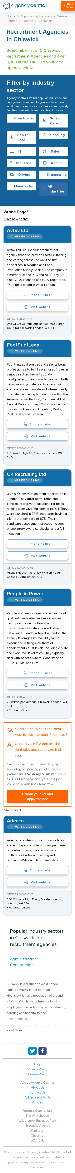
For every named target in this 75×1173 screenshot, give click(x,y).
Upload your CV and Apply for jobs (37, 796)
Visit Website (41, 307)
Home (11, 16)
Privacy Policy (37, 1069)
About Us (37, 1087)
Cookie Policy (37, 1074)
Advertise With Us (38, 1097)
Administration (23, 959)
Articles (37, 1102)
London (27, 21)
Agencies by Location (36, 16)
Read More (14, 1030)
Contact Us (37, 1092)
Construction (22, 965)
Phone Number (41, 295)
